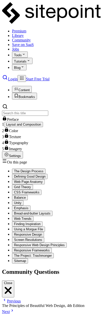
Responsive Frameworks (32, 250)
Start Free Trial (38, 79)
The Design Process (29, 171)
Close (8, 283)
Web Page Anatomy (28, 182)
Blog (17, 68)
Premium (19, 31)
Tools (18, 55)
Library (18, 35)
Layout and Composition (23, 124)
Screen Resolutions (28, 240)
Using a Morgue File (28, 229)
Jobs (15, 49)
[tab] (22, 89)
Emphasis (21, 208)
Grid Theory (22, 187)
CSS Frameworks (27, 192)
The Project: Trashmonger (33, 255)
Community (21, 40)
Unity (18, 203)
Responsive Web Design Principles (39, 245)
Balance (20, 197)
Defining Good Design (30, 176)
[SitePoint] (51, 22)
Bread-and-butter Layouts (32, 213)
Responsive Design (28, 234)
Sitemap (20, 261)
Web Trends (23, 219)
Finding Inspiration (27, 224)
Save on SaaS (23, 44)
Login (13, 79)
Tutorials (20, 61)
